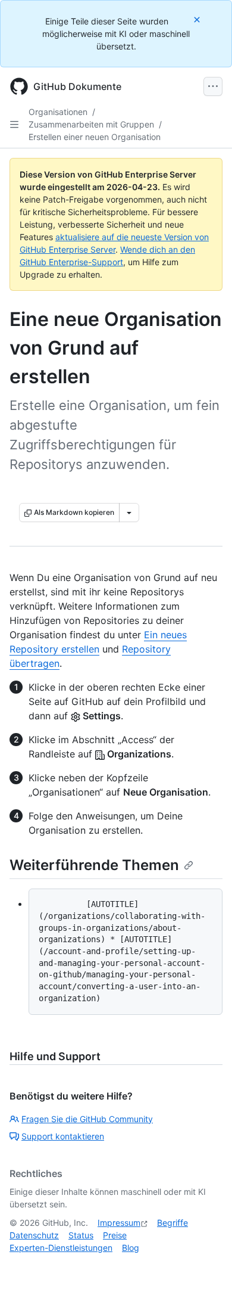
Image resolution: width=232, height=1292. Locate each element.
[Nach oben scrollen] (206, 1266)
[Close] (198, 19)
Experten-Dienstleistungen (61, 1248)
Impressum (119, 1223)
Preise (115, 1235)
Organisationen (58, 112)
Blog (130, 1248)
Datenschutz (34, 1235)
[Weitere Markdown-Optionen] (129, 512)
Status (80, 1235)
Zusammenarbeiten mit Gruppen (91, 124)
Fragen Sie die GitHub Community (87, 1119)
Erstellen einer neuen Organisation (95, 137)
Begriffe (172, 1223)
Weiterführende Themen (94, 865)
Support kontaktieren (62, 1136)
